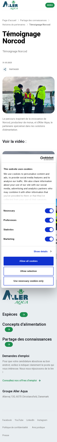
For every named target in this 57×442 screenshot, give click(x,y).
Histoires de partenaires (13, 24)
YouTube (19, 420)
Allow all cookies (28, 261)
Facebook (7, 420)
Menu (50, 5)
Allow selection (28, 271)
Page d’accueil (9, 20)
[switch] (49, 220)
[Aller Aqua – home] (15, 5)
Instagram (42, 420)
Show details (41, 251)
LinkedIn (30, 420)
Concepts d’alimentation (24, 324)
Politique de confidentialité (15, 427)
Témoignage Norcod (39, 24)
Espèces (9, 314)
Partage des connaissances (33, 20)
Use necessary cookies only (28, 281)
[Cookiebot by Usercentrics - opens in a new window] (41, 158)
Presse (5, 435)
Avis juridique (38, 427)
